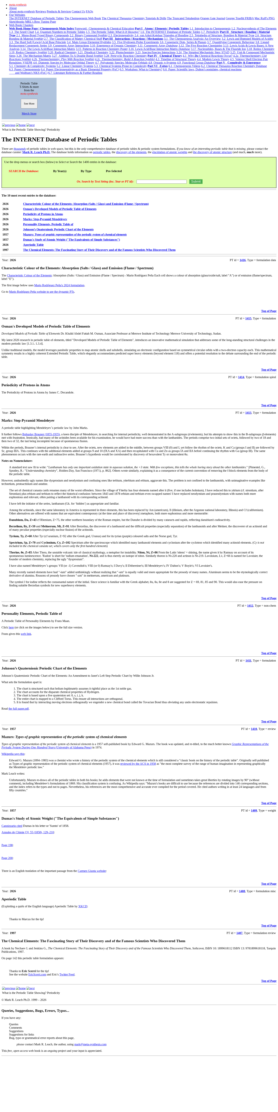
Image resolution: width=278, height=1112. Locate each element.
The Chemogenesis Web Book (82, 18)
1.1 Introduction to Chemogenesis (210, 28)
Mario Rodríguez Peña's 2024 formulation (59, 285)
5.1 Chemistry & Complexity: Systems (32, 66)
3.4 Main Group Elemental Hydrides (89, 42)
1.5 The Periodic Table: (113, 32)
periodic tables (101, 152)
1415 (248, 318)
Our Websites (17, 14)
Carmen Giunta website (92, 870)
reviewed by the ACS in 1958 (138, 763)
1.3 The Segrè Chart (21, 32)
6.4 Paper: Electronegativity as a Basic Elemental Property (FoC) (80, 69)
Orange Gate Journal (212, 18)
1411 (248, 660)
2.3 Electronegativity (121, 35)
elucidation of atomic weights (169, 152)
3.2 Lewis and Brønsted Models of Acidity (247, 38)
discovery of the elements (131, 152)
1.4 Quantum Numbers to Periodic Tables (60, 32)
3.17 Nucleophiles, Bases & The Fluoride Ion (218, 49)
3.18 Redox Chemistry (260, 49)
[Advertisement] (115, 1083)
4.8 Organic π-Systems (162, 62)
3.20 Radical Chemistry (62, 52)
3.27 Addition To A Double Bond (77, 55)
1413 (248, 412)
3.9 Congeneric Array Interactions (68, 45)
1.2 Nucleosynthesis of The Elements (253, 28)
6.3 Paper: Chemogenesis (24, 69)
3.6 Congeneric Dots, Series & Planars (183, 42)
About (13, 8)
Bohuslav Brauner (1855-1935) (41, 434)
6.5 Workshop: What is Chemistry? (141, 69)
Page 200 (7, 858)
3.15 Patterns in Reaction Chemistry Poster (102, 49)
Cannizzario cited (12, 825)
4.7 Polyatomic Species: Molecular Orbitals (121, 62)
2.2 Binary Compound (88, 35)
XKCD (82, 906)
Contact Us (78, 11)
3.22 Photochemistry (121, 52)
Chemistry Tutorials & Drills (149, 18)
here (11, 627)
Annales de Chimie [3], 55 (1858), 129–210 (28, 832)
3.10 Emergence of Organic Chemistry (113, 45)
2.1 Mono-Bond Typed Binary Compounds (42, 35)
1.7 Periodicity (210, 32)
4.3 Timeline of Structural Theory (175, 59)
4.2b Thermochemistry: (63, 59)
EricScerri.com (37, 974)
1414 (241, 377)
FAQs (89, 11)
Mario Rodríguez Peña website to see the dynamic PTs (41, 291)
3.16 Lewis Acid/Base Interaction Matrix (159, 49)
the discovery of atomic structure (212, 152)
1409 (254, 810)
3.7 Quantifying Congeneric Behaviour (231, 42)
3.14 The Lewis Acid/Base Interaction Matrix (47, 49)
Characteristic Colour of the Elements (29, 275)
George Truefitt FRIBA (240, 18)
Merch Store (29, 113)
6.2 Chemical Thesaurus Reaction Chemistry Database (234, 66)
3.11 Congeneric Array (157, 45)
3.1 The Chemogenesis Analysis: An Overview (192, 38)
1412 (250, 605)
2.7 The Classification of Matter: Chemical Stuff (73, 38)
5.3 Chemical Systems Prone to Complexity (120, 66)
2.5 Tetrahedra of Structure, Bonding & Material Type (221, 35)
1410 (254, 728)
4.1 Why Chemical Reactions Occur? (207, 55)
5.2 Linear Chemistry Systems (75, 66)
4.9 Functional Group (196, 62)
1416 (243, 260)
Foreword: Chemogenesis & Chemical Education (104, 28)
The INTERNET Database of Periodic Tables (36, 18)
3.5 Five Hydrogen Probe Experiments (135, 42)
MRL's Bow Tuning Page (40, 21)
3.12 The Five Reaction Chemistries (200, 45)
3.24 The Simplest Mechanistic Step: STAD (202, 52)
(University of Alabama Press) (73, 747)
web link (26, 633)
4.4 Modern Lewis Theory (213, 59)
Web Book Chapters (21, 25)
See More (29, 103)
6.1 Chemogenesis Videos (184, 66)
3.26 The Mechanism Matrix (33, 55)
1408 (242, 891)
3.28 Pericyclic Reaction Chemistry (125, 55)
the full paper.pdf (19, 708)
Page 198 (7, 845)
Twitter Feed (67, 974)
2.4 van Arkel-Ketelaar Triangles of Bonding (161, 35)
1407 (239, 933)
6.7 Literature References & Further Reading (75, 72)
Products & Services (59, 11)
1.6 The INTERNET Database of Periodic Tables (170, 32)
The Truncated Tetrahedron (183, 18)
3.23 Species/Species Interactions (155, 52)
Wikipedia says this (13, 753)
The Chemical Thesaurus (117, 18)
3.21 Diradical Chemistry (93, 52)
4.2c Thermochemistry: (125, 59)
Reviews (41, 11)
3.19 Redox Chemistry (28, 52)
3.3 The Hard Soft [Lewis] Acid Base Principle (37, 42)
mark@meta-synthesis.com (90, 1044)
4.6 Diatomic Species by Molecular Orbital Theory (63, 62)
